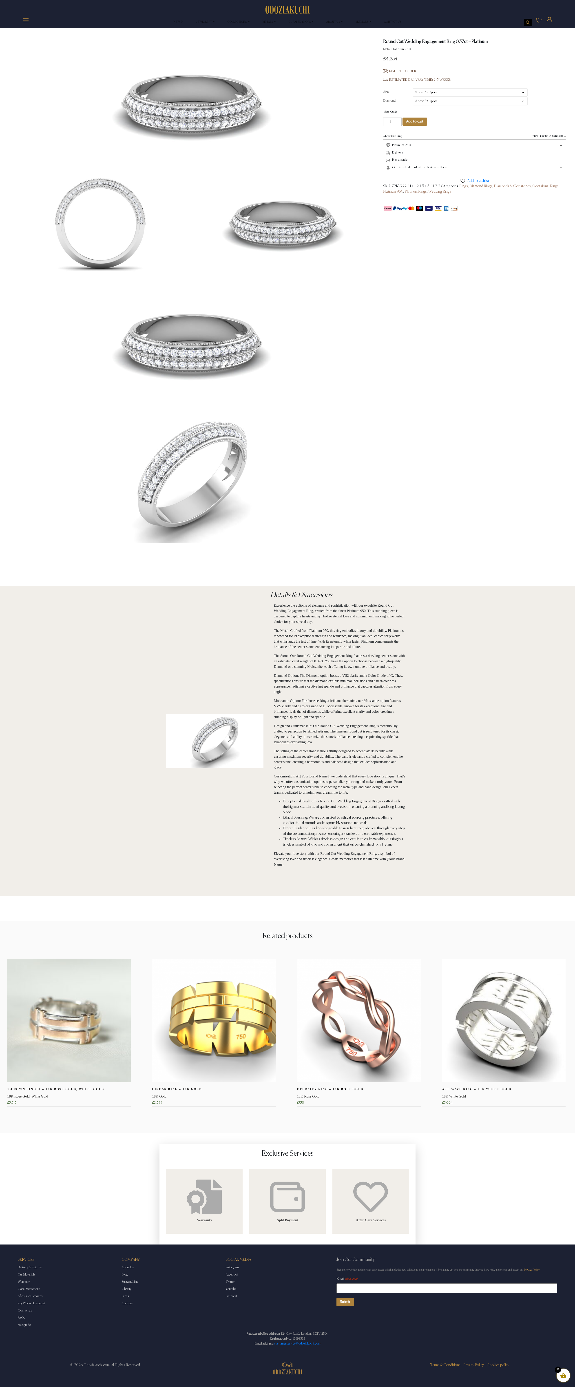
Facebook (232, 1274)
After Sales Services (30, 1296)
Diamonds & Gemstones (512, 186)
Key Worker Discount (31, 1303)
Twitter (230, 1281)
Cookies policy (498, 1365)
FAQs (21, 1317)
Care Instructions (29, 1289)
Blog (125, 1274)
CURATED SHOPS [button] (300, 22)
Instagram (232, 1267)
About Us (128, 1267)
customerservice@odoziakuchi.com (297, 1343)
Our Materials (26, 1274)
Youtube (231, 1289)
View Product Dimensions (547, 136)
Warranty (24, 1281)
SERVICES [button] (362, 22)
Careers (127, 1303)
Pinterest (231, 1296)
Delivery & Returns (30, 1267)
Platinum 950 (393, 192)
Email (347, 1279)
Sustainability (130, 1281)
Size (386, 92)
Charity (126, 1289)
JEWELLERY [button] (204, 22)
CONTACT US (392, 22)
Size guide (24, 1325)
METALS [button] (268, 22)
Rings (463, 186)
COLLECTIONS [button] (238, 22)
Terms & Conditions (445, 1365)
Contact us (25, 1310)
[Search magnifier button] (528, 22)
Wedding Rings (439, 192)
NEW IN (179, 22)
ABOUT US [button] (333, 22)
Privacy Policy (532, 1269)
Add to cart (414, 121)
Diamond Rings (480, 186)
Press (125, 1296)
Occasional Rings (545, 186)
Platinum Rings (416, 192)
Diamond (389, 100)
